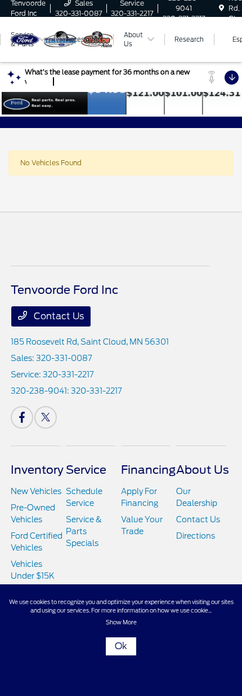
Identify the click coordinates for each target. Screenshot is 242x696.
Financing (148, 470)
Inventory (37, 470)
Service (86, 470)
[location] (221, 8)
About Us (202, 470)
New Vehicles (36, 491)
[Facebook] (22, 417)
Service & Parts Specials (84, 531)
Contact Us (58, 316)
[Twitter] (45, 417)
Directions (195, 535)
